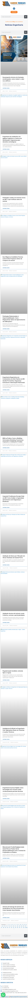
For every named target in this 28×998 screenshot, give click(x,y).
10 (20, 924)
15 (4, 926)
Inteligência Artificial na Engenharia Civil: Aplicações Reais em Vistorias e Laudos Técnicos (13, 730)
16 (6, 926)
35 (17, 927)
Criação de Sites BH (23, 996)
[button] (14, 9)
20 (13, 926)
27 (1, 927)
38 (23, 927)
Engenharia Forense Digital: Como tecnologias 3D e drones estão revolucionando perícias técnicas (13, 789)
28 (3, 927)
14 (2, 926)
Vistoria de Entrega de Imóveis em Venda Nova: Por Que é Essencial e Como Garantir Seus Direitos (13, 908)
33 (13, 927)
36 (19, 927)
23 (19, 926)
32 (11, 927)
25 (23, 926)
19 (11, 926)
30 (7, 927)
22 (17, 926)
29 (5, 927)
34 (15, 927)
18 (9, 926)
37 (21, 927)
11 (22, 924)
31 (9, 927)
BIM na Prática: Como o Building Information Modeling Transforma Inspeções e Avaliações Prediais (13, 440)
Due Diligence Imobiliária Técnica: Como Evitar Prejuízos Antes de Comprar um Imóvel (13, 258)
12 (24, 924)
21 (15, 926)
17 (7, 926)
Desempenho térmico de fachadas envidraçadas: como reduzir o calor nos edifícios (13, 79)
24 (21, 926)
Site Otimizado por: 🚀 (6, 996)
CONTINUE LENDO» (6, 88)
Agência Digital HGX (15, 996)
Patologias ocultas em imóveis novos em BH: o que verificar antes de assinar (14, 199)
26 (25, 926)
